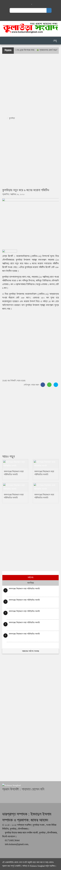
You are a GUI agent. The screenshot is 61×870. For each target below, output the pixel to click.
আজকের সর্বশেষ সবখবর (30, 651)
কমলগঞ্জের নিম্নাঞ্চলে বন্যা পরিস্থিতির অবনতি (24, 588)
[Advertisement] (30, 84)
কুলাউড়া (12, 118)
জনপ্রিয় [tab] (30, 582)
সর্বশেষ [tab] (30, 577)
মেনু (54, 40)
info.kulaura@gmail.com (16, 844)
